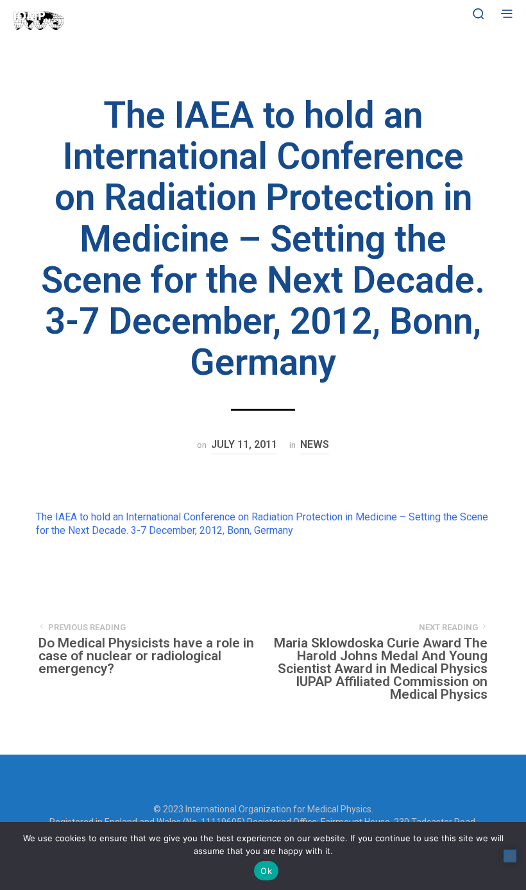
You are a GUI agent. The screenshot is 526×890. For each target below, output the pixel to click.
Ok (266, 871)
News (314, 444)
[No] (510, 856)
